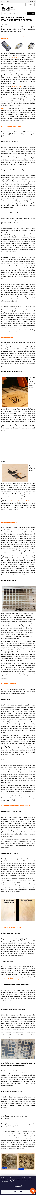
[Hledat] (25, 13)
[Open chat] (33, 1191)
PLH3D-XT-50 (15, 57)
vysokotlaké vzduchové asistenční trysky (19, 501)
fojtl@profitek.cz (31, 1)
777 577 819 (6, 1)
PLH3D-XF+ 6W (16, 86)
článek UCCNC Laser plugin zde (13, 979)
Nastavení (18, 1186)
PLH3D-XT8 (4, 108)
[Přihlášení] (29, 13)
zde (11, 1182)
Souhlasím (18, 1192)
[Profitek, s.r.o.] (18, 8)
